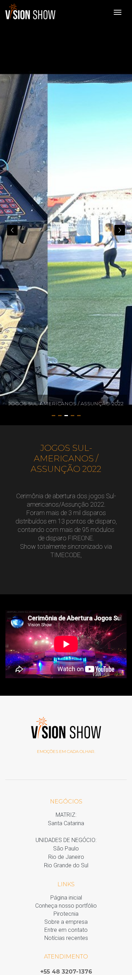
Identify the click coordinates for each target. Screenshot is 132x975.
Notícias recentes (66, 938)
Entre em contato (66, 930)
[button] (119, 230)
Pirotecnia (66, 913)
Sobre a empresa (66, 922)
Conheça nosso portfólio (66, 905)
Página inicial (66, 897)
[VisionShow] (30, 12)
